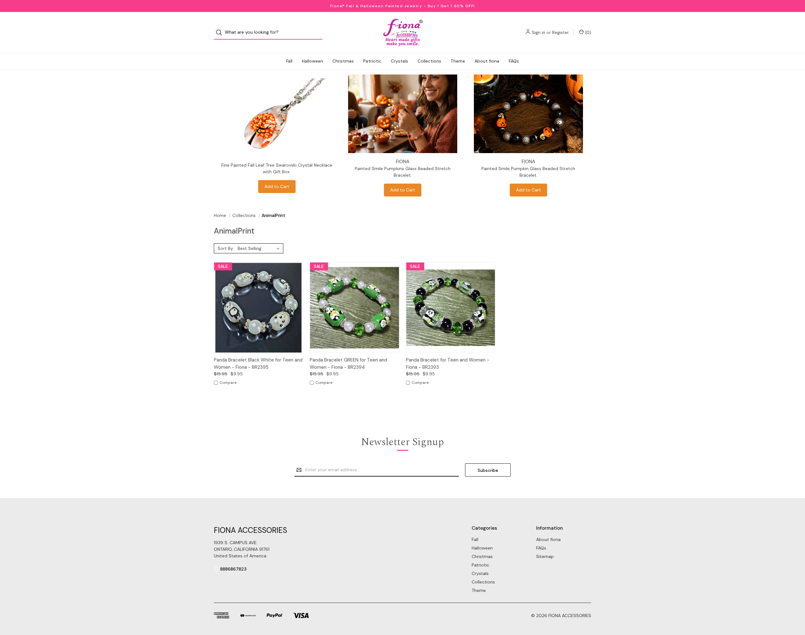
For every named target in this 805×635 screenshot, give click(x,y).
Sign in (538, 32)
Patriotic (372, 61)
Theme (458, 61)
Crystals (399, 61)
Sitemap (545, 556)
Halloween (312, 61)
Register (560, 32)
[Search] (221, 32)
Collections (429, 61)
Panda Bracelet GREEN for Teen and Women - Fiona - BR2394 (348, 363)
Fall (289, 61)
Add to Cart (276, 186)
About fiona (487, 61)
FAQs (514, 61)
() (587, 32)
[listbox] (260, 248)
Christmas (343, 61)
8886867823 (233, 569)
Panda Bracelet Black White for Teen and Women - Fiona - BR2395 (258, 363)
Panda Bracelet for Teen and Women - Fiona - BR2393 (447, 363)
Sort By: (226, 248)
